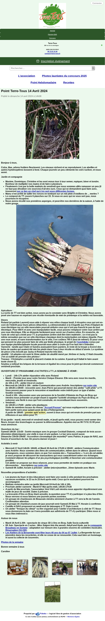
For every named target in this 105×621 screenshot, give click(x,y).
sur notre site (90, 385)
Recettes (68, 82)
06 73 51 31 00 (52, 51)
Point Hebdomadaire (43, 82)
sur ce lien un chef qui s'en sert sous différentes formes (45, 191)
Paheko (43, 614)
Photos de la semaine (12, 542)
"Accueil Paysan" (53, 407)
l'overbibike (83, 342)
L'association (26, 75)
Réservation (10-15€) (16, 530)
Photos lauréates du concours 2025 (64, 75)
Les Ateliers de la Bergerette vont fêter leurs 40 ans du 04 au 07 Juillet (41, 533)
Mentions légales (73, 616)
